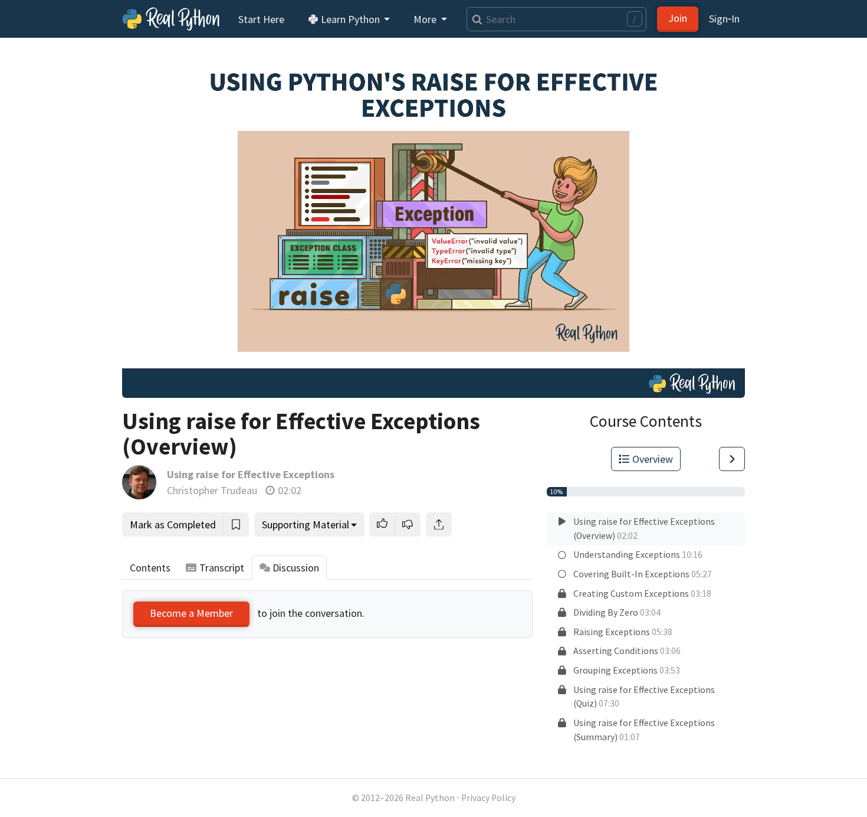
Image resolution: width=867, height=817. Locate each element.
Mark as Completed (173, 524)
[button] (382, 524)
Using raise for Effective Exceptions (250, 474)
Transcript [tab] (221, 567)
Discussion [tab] (295, 567)
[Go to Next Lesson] (732, 459)
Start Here (261, 19)
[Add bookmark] (236, 524)
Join (677, 18)
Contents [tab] (150, 567)
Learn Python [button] (350, 19)
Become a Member (191, 613)
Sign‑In (724, 18)
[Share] (439, 524)
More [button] (426, 19)
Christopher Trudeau (212, 490)
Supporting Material (305, 524)
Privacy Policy (488, 797)
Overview (652, 459)
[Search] (474, 19)
